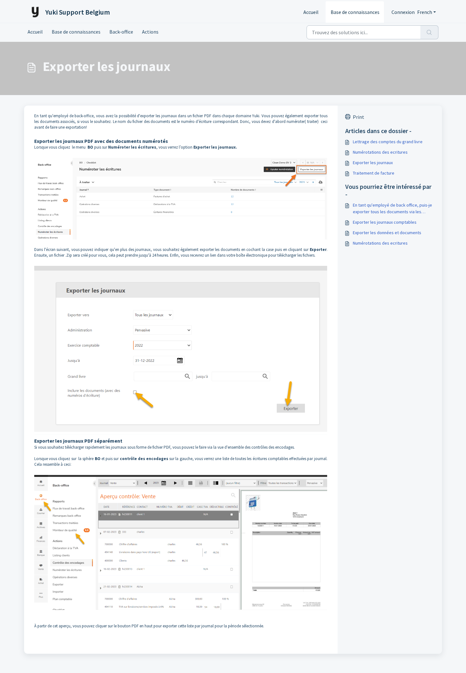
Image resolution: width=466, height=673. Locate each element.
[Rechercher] (429, 32)
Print (358, 117)
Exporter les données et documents (387, 232)
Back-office (121, 32)
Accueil (311, 12)
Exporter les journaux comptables (385, 222)
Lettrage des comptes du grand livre (388, 141)
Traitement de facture (373, 173)
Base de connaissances (355, 12)
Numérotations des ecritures (380, 152)
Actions (150, 32)
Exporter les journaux (373, 162)
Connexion (403, 12)
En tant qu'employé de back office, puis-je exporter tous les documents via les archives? (392, 208)
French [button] (424, 12)
